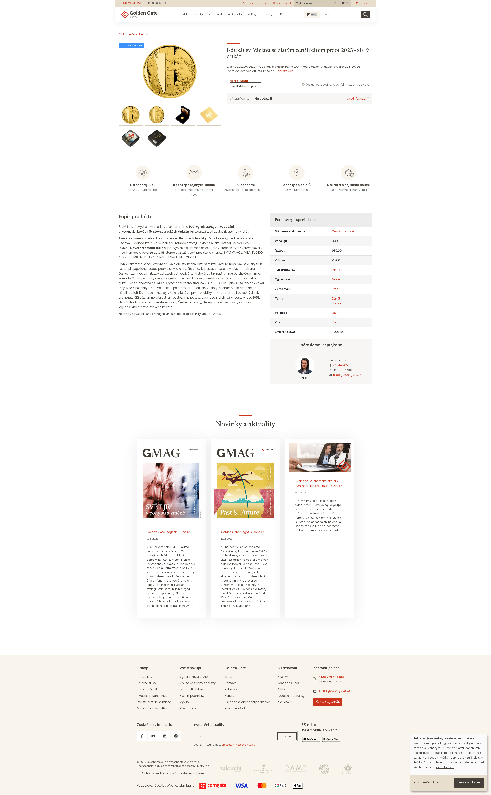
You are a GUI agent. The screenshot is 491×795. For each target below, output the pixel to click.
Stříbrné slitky (146, 683)
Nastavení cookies (426, 782)
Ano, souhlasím (469, 782)
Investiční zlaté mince (152, 696)
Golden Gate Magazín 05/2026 (169, 532)
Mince (336, 270)
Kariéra (229, 696)
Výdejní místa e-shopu (195, 677)
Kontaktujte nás (328, 702)
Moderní (337, 279)
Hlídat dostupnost (247, 86)
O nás (276, 3)
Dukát (336, 298)
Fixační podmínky (192, 696)
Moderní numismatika (229, 14)
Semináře (285, 702)
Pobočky (230, 689)
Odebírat (287, 736)
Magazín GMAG (289, 683)
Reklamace (188, 708)
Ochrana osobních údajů (159, 773)
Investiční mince (203, 14)
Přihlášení (364, 3)
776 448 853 (341, 365)
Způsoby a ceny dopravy (198, 683)
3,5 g (335, 312)
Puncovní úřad (234, 708)
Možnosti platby (191, 689)
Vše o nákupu (250, 3)
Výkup (265, 3)
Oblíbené (282, 14)
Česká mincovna (343, 231)
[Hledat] (365, 14)
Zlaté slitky (144, 677)
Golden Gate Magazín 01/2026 (243, 532)
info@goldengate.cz (347, 375)
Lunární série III (147, 689)
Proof (335, 289)
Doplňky (251, 14)
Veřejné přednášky (291, 696)
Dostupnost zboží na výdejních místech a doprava (337, 84)
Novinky (267, 14)
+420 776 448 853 (131, 3)
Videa (282, 689)
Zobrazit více (284, 71)
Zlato (335, 322)
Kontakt (288, 3)
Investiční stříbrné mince (154, 702)
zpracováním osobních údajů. (239, 744)
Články (283, 677)
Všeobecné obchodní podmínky (247, 702)
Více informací (357, 98)
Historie (337, 303)
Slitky (186, 14)
